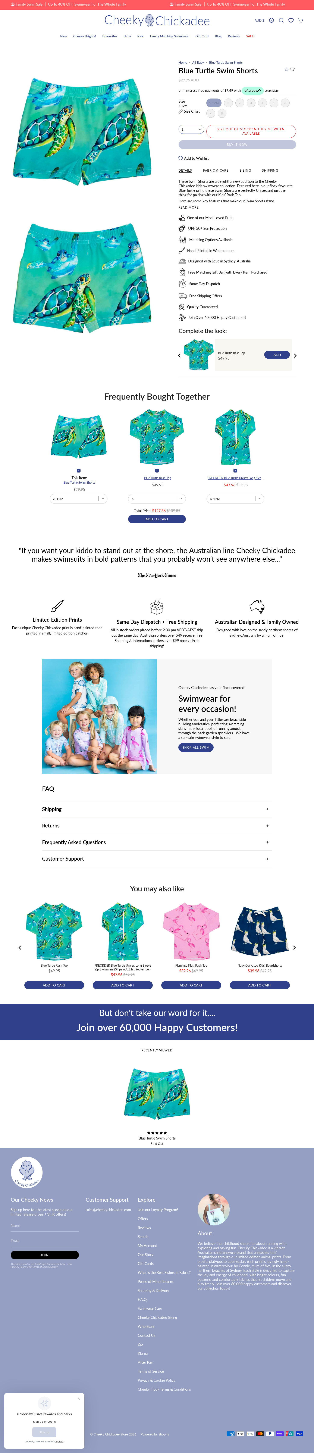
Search (143, 1236)
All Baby (198, 62)
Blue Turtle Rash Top (231, 353)
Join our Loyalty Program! (158, 1209)
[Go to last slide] (179, 355)
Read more (189, 207)
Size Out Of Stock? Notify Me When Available (251, 131)
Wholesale (146, 1326)
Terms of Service (41, 1267)
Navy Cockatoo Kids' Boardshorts (260, 965)
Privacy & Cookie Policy (156, 1380)
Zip (140, 1344)
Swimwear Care (150, 1308)
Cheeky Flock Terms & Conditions (164, 1389)
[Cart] (301, 20)
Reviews (144, 1227)
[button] (281, 20)
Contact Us (146, 1335)
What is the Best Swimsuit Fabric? (164, 1272)
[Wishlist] (291, 20)
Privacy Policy (18, 1267)
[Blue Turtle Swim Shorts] (157, 1094)
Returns (50, 826)
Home (183, 62)
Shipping (52, 809)
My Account (147, 1245)
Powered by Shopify (155, 1434)
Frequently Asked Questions (74, 842)
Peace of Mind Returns (155, 1281)
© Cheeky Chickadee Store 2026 (113, 1434)
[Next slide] (295, 355)
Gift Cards (146, 1263)
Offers (143, 1218)
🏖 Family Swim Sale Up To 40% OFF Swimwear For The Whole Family (68, 4)
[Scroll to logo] (157, 575)
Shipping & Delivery (153, 1290)
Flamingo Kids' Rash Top (191, 965)
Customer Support (63, 859)
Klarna (143, 1353)
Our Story (145, 1254)
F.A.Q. (143, 1299)
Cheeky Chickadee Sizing (157, 1317)
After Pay (145, 1362)
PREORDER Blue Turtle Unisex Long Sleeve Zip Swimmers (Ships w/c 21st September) (236, 478)
